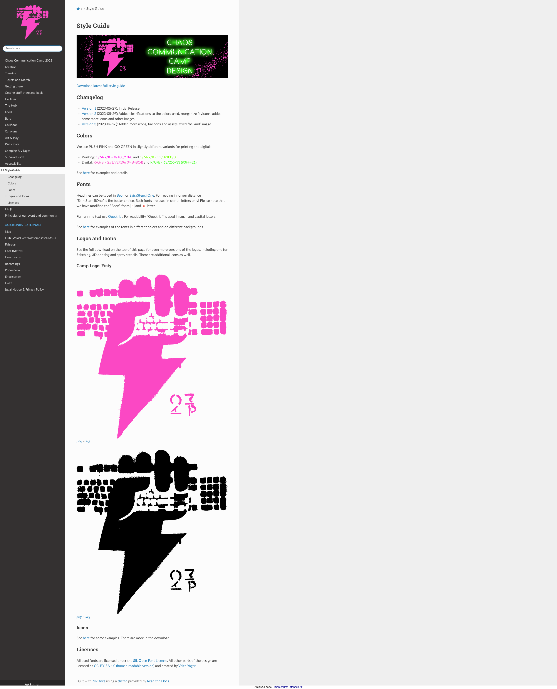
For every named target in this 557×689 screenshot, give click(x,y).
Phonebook (12, 270)
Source (34, 684)
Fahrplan (11, 244)
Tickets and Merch (17, 80)
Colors (12, 183)
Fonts (11, 190)
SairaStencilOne (141, 195)
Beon (120, 195)
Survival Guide (14, 157)
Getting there (14, 86)
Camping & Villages (17, 150)
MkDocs (98, 681)
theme (122, 681)
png (79, 441)
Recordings (12, 264)
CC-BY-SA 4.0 (104, 666)
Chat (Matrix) (14, 251)
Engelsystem (13, 276)
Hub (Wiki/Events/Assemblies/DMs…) (30, 238)
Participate (12, 144)
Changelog (15, 177)
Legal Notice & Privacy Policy (24, 289)
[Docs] (78, 8)
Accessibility (13, 163)
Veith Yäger (186, 666)
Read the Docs (158, 681)
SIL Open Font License (150, 660)
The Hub (11, 105)
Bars (8, 118)
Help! (8, 283)
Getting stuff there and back (24, 92)
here (86, 173)
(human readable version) (135, 666)
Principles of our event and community (31, 215)
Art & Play (11, 138)
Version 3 (89, 124)
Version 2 (89, 113)
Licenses (13, 202)
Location (11, 67)
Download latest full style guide (101, 86)
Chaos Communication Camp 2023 (28, 60)
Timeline (10, 73)
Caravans (11, 131)
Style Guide (12, 170)
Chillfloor (11, 125)
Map (8, 231)
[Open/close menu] (2, 170)
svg (88, 441)
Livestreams (13, 257)
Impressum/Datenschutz (288, 687)
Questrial (115, 216)
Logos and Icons (18, 196)
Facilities (10, 99)
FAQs (8, 209)
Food (8, 112)
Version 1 (89, 108)
